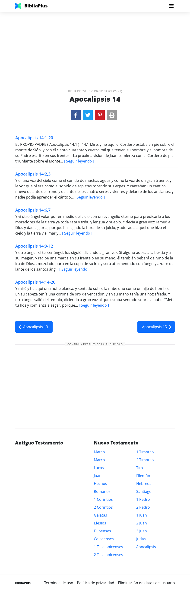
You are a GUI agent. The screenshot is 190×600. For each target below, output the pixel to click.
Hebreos (143, 483)
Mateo (99, 451)
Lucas (99, 467)
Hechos (100, 483)
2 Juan (141, 523)
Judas (141, 538)
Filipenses (102, 531)
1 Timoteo (145, 451)
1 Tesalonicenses (108, 546)
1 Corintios (103, 499)
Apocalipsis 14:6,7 (33, 210)
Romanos (102, 491)
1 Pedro (143, 499)
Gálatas (100, 515)
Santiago (144, 491)
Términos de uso (58, 582)
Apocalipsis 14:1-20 (34, 137)
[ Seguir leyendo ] (79, 161)
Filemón (143, 475)
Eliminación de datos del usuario (146, 582)
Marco (99, 459)
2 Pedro (143, 507)
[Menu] (171, 6)
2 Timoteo (145, 459)
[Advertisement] (95, 44)
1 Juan (141, 515)
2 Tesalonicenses (108, 554)
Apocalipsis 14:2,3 (33, 174)
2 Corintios (103, 507)
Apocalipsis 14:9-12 (34, 246)
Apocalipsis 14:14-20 (35, 282)
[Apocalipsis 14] (76, 115)
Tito (139, 467)
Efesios (100, 523)
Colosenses (104, 538)
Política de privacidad (95, 582)
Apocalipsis (146, 546)
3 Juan (141, 531)
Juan (97, 475)
